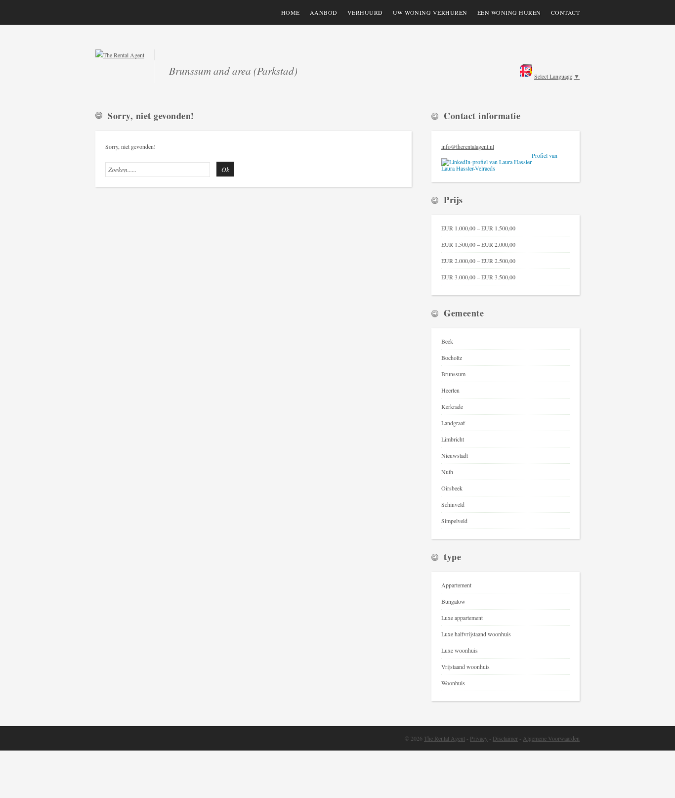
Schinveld (452, 504)
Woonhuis (453, 683)
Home (290, 12)
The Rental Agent (444, 738)
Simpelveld (454, 521)
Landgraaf (453, 423)
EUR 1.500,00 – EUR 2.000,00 (478, 244)
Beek (447, 341)
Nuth (447, 472)
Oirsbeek (452, 488)
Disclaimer (505, 738)
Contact (565, 12)
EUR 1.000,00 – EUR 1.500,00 (478, 228)
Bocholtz (451, 357)
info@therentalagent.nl (467, 146)
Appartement (456, 585)
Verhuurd (365, 12)
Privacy (479, 738)
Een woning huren (509, 12)
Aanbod (324, 12)
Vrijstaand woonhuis (465, 666)
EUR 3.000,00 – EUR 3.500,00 (478, 277)
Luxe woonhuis (459, 650)
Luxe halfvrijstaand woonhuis (476, 634)
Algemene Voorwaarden (551, 738)
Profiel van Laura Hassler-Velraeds (499, 162)
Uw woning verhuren (430, 12)
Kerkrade (452, 406)
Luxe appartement (462, 617)
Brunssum (453, 374)
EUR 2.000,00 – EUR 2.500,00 (478, 261)
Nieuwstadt (454, 455)
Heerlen (450, 390)
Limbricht (452, 439)
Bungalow (453, 601)
